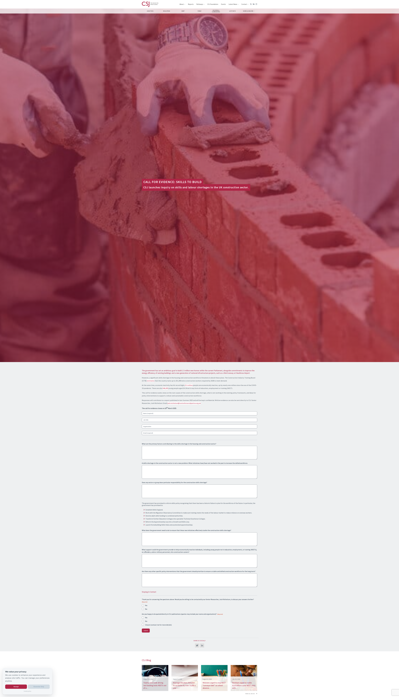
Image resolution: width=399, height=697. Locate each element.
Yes (146, 605)
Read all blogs (250, 693)
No (146, 609)
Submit (146, 630)
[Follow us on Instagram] (256, 4)
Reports (191, 4)
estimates (150, 381)
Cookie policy (27, 691)
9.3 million (189, 385)
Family (199, 11)
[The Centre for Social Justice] (150, 4)
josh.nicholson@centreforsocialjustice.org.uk (184, 403)
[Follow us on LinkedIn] (253, 4)
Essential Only (39, 687)
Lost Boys (232, 11)
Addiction (150, 11)
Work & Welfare (248, 11)
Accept (16, 687)
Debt (183, 11)
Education (166, 11)
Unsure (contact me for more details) (158, 625)
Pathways (199, 4)
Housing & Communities (216, 11)
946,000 (165, 388)
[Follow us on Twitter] (251, 4)
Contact (244, 4)
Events (223, 4)
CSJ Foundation (212, 4)
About (182, 4)
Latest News (233, 4)
